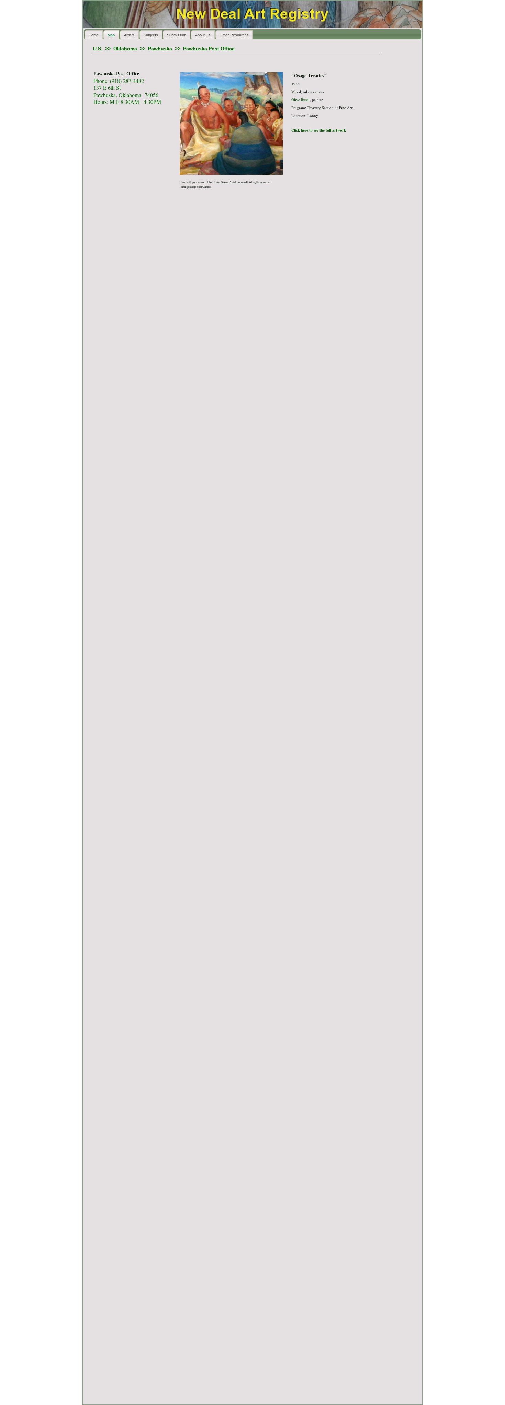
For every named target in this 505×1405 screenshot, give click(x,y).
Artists (129, 35)
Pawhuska (160, 48)
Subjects (151, 35)
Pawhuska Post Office (209, 48)
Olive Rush (300, 99)
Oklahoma (125, 48)
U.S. (97, 48)
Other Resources (234, 35)
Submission (176, 35)
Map (111, 35)
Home (94, 35)
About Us (203, 35)
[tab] (294, 60)
